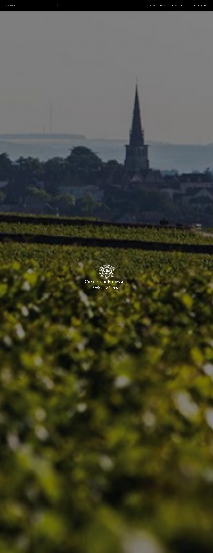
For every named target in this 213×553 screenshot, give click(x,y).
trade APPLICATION (179, 5)
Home (152, 5)
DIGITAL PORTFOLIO (202, 5)
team (162, 5)
